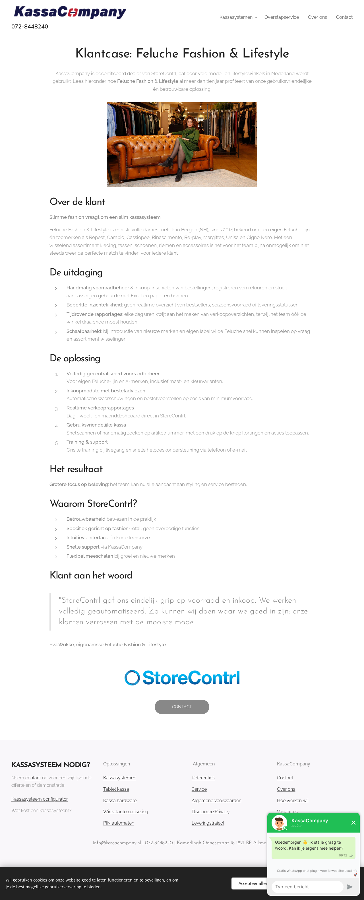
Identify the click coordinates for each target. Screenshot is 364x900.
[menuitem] (239, 17)
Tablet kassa (116, 789)
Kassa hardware (119, 800)
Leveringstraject (208, 823)
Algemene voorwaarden (216, 800)
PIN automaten (118, 823)
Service (199, 789)
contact (33, 777)
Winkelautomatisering (125, 811)
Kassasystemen (119, 777)
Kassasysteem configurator (39, 799)
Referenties (203, 777)
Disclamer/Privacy (211, 811)
